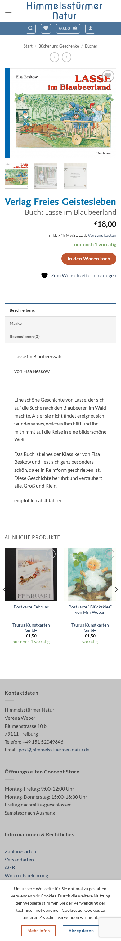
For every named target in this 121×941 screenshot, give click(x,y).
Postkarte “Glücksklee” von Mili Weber (90, 609)
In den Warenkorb (89, 258)
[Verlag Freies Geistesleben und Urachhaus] (60, 202)
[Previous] (14, 113)
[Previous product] (66, 57)
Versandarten (19, 859)
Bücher (91, 46)
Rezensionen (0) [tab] (25, 336)
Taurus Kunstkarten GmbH (31, 627)
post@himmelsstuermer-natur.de (54, 749)
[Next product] (54, 57)
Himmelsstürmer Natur (64, 11)
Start (28, 46)
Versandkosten (102, 235)
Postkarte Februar (31, 606)
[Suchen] (31, 29)
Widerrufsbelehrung (26, 875)
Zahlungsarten (20, 851)
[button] (8, 10)
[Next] (106, 113)
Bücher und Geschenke (58, 46)
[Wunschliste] (46, 29)
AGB (10, 867)
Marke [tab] (16, 323)
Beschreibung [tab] (22, 310)
